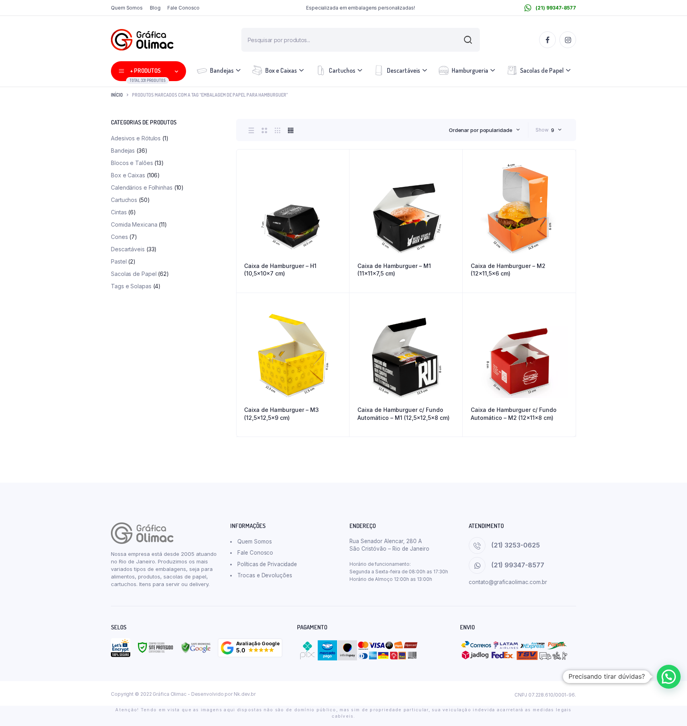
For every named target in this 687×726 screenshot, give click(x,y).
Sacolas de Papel (542, 70)
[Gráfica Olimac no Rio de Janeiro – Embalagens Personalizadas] (142, 39)
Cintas (118, 212)
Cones (119, 236)
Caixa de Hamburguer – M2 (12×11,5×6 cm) (508, 269)
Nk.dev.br (245, 694)
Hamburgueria (470, 70)
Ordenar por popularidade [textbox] (480, 130)
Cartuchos (342, 70)
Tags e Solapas (131, 286)
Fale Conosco (183, 8)
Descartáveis (403, 70)
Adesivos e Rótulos (136, 138)
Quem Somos (127, 8)
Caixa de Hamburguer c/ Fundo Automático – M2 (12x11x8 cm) (514, 413)
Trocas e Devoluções (264, 575)
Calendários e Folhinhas (142, 187)
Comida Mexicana (134, 224)
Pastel (118, 261)
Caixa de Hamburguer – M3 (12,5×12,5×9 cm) (281, 413)
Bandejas (222, 70)
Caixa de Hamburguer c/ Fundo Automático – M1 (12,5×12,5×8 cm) (403, 413)
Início (117, 95)
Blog (155, 8)
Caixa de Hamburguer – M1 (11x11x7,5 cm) (394, 269)
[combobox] (484, 130)
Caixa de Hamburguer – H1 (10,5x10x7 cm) (280, 269)
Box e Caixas (281, 70)
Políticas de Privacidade (267, 564)
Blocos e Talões (132, 162)
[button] (250, 648)
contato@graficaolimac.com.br (508, 582)
